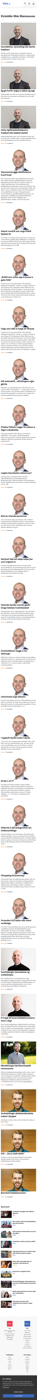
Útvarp (9, 1368)
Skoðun (2, 62)
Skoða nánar (6, 1387)
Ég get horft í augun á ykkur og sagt (18, 91)
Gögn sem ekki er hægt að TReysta (17, 329)
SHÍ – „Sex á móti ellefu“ (13, 1154)
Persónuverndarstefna (10, 1333)
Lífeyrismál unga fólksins (13, 697)
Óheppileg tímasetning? (13, 876)
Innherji (27, 1357)
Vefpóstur (27, 1344)
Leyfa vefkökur (19, 1396)
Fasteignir (27, 1359)
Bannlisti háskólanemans (13, 1193)
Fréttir (9, 1357)
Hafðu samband (27, 1334)
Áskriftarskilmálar (27, 1338)
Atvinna (27, 1361)
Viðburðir (27, 1363)
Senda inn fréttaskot (27, 1348)
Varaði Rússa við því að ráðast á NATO (24, 1241)
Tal (27, 1372)
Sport (9, 1361)
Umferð (27, 1342)
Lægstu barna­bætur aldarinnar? (16, 473)
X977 (27, 1370)
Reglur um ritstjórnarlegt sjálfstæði (9, 1331)
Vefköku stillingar (18, 1392)
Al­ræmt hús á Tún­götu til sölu (21, 1271)
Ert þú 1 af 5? (7, 781)
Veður (27, 1365)
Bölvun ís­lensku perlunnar (14, 516)
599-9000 (11, 1339)
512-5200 (28, 1330)
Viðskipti (10, 1359)
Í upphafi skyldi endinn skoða (15, 738)
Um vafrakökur (27, 1346)
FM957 (27, 1368)
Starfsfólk (27, 1340)
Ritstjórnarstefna (27, 1336)
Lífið (10, 1363)
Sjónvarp (10, 1367)
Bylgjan (27, 1367)
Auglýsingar (27, 1332)
